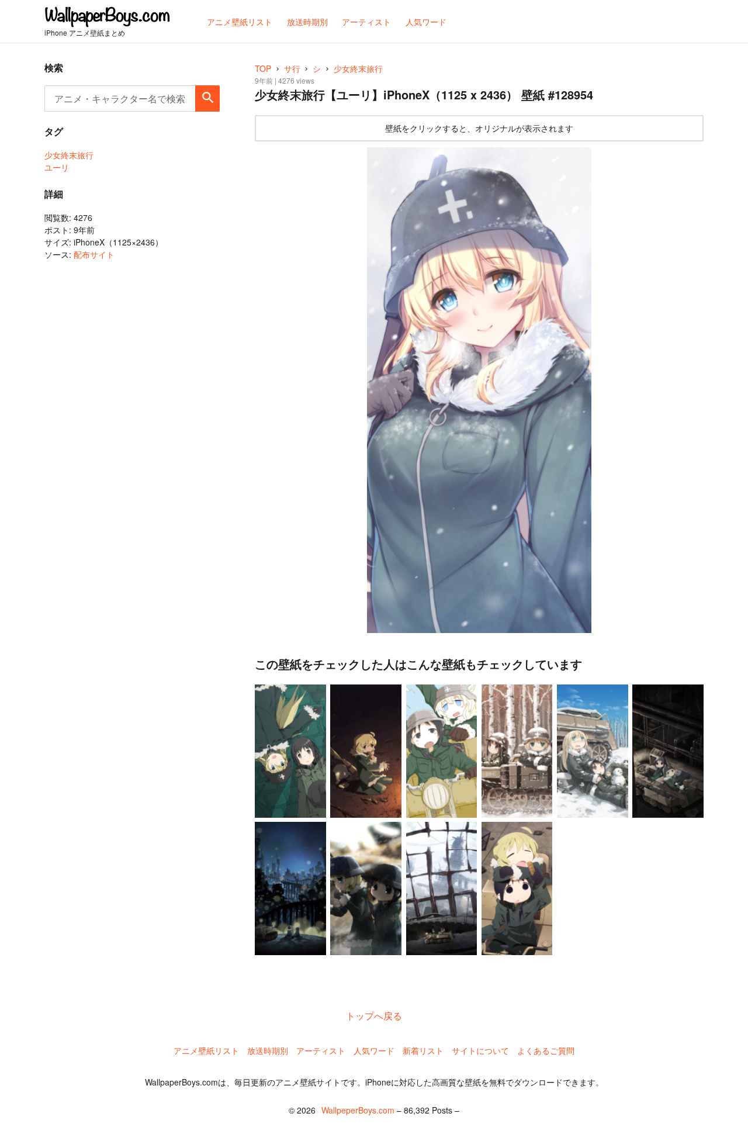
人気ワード (374, 1050)
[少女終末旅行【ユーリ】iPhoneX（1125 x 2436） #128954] (479, 390)
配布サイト (94, 254)
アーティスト (320, 1050)
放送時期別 (267, 1050)
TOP (263, 68)
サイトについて (480, 1050)
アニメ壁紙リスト (206, 1050)
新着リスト (423, 1050)
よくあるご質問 (545, 1050)
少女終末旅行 (69, 155)
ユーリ (56, 167)
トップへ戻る (374, 1015)
